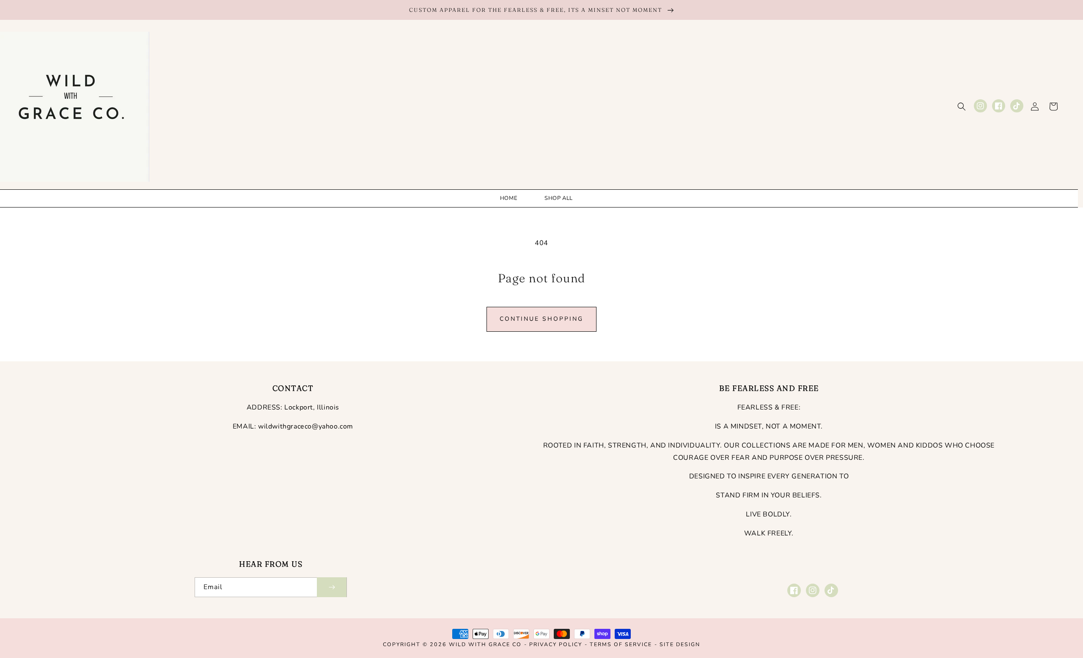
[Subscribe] (331, 587)
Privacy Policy (555, 644)
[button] (961, 106)
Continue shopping (541, 319)
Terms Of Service (621, 644)
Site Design (680, 644)
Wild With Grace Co (485, 644)
